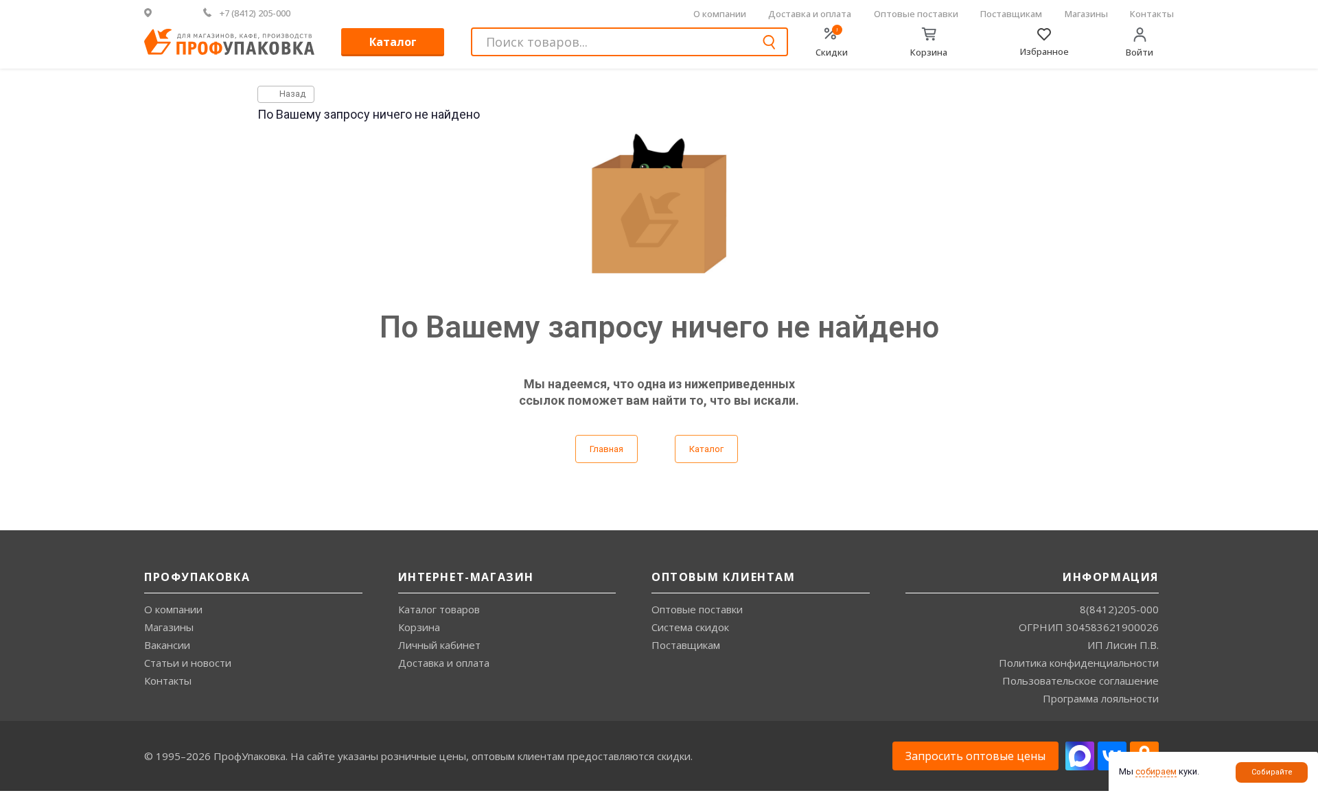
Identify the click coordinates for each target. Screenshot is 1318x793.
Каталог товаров (439, 609)
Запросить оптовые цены (975, 756)
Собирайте (1272, 772)
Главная (606, 449)
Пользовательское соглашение (1080, 680)
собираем (1156, 771)
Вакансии (167, 645)
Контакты (1152, 13)
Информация (1111, 576)
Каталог (393, 41)
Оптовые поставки (916, 13)
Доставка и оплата (809, 13)
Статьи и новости (187, 663)
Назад (291, 93)
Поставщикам (1011, 13)
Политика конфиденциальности (1079, 663)
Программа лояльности (1101, 698)
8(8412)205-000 (1119, 609)
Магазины (1086, 13)
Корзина (419, 627)
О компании (719, 13)
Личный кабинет (439, 645)
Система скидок (690, 627)
